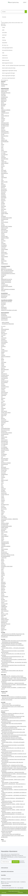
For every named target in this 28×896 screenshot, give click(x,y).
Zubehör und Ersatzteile (6, 286)
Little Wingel (4, 177)
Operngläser (4, 308)
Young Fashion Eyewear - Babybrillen (9, 519)
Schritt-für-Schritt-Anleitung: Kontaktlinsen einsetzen (14, 696)
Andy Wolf (3, 95)
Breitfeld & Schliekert (6, 463)
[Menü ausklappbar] (2, 2)
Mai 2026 (3, 639)
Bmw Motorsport (5, 369)
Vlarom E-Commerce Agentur (12, 892)
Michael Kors (4, 190)
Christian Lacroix (5, 375)
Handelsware (4, 315)
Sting (2, 242)
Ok (1, 348)
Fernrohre (3, 304)
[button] (20, 2)
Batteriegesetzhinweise (7, 63)
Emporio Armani (4, 131)
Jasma (2, 353)
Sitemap (4, 40)
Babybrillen (3, 98)
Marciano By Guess (5, 429)
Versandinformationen (7, 50)
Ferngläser (3, 303)
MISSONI (3, 193)
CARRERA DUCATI (5, 112)
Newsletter (4, 42)
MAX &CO (3, 184)
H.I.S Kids (3, 153)
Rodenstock (3, 229)
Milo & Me (3, 192)
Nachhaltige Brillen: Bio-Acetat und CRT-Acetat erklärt (14, 640)
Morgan (3, 588)
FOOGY (2, 567)
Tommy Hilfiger (4, 249)
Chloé (2, 117)
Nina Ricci (3, 200)
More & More (4, 394)
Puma (2, 223)
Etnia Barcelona (4, 135)
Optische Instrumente (6, 317)
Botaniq (3, 368)
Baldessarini (4, 100)
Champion (3, 343)
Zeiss (2, 612)
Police (2, 220)
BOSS (2, 108)
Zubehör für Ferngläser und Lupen (9, 310)
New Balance (4, 373)
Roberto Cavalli (4, 227)
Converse (3, 339)
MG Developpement (5, 556)
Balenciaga (3, 101)
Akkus (2, 287)
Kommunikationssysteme (7, 272)
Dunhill (2, 128)
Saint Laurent (4, 232)
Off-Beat (3, 203)
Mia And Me (4, 189)
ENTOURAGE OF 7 (5, 133)
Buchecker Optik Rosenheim (8, 78)
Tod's (2, 427)
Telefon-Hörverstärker (6, 282)
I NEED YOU (3, 161)
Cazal (2, 114)
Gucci (2, 148)
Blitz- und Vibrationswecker (7, 270)
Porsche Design (4, 222)
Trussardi (3, 335)
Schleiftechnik (4, 318)
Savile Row (3, 330)
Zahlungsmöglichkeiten (7, 47)
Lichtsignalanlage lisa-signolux (8, 273)
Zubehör (3, 85)
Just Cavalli (3, 170)
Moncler (3, 418)
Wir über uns (5, 45)
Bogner (2, 560)
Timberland (3, 246)
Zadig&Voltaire (4, 263)
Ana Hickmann (4, 382)
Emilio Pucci (4, 431)
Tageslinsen (3, 297)
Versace (3, 371)
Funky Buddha (4, 342)
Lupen (2, 305)
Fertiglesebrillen (4, 141)
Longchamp (3, 337)
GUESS (2, 572)
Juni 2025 (3, 702)
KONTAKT (4, 35)
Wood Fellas (4, 260)
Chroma (3, 120)
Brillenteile (3, 314)
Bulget (2, 359)
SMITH (2, 239)
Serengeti (3, 385)
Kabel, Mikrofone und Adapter (8, 289)
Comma (3, 389)
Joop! (2, 169)
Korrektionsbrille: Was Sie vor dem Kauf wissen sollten (14, 827)
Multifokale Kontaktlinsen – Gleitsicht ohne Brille (13, 683)
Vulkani (2, 259)
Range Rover (4, 340)
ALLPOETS (3, 94)
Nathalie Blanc (4, 376)
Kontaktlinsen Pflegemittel (8, 323)
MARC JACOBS (4, 181)
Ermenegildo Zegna (5, 428)
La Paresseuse (4, 350)
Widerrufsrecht (5, 60)
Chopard (3, 118)
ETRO (2, 137)
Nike (2, 336)
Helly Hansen (4, 411)
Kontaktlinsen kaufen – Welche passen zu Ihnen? (13, 822)
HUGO (2, 160)
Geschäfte (4, 32)
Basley (2, 102)
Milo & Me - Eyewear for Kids (7, 554)
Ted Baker (3, 243)
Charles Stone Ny (5, 115)
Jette (2, 167)
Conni (2, 121)
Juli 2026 (3, 632)
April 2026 (3, 669)
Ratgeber (3, 712)
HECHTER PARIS (4, 158)
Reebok (2, 383)
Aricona (3, 628)
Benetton (3, 105)
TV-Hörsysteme (4, 285)
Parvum (3, 204)
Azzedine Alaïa (4, 97)
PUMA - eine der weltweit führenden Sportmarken (13, 65)
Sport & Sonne (4, 319)
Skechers (3, 398)
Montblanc (3, 196)
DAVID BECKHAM (5, 123)
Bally (2, 417)
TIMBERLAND (4, 606)
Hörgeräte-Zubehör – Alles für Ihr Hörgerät (11, 812)
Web (2, 425)
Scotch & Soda (4, 236)
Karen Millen (4, 414)
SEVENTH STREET (5, 237)
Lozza (2, 180)
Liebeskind (3, 395)
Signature (3, 346)
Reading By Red (4, 381)
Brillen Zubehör (5, 322)
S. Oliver (3, 401)
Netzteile (3, 290)
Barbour (3, 332)
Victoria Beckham (5, 329)
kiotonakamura (4, 173)
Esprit (2, 360)
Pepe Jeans (3, 209)
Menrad (3, 187)
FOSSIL (2, 144)
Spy (2, 396)
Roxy (2, 406)
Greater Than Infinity (6, 412)
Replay (2, 424)
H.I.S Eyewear (4, 151)
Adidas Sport (4, 91)
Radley (2, 363)
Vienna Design (4, 253)
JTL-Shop (24, 892)
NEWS (3, 37)
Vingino (2, 255)
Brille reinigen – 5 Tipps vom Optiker (10, 782)
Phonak (2, 595)
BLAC (2, 107)
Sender (2, 276)
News (2, 839)
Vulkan (2, 258)
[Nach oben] (0, 895)
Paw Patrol (3, 206)
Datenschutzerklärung (6, 855)
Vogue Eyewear (4, 256)
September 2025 (5, 695)
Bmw (2, 402)
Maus (2, 183)
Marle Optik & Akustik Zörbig (8, 68)
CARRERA (3, 111)
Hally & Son (3, 415)
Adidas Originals (5, 89)
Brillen (2, 83)
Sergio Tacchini (4, 392)
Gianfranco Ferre (5, 386)
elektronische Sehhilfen (6, 301)
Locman (3, 379)
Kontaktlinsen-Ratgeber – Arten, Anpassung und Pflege (14, 678)
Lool (2, 179)
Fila (2, 143)
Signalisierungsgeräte (6, 280)
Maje (2, 580)
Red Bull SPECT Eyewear (6, 226)
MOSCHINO (3, 197)
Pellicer (2, 207)
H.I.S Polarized (4, 154)
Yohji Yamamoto (4, 611)
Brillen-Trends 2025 (6, 703)
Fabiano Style (4, 140)
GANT (2, 569)
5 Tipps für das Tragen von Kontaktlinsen (11, 705)
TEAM (3, 27)
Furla (2, 146)
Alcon (2, 616)
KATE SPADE (4, 171)
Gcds (2, 372)
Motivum (3, 199)
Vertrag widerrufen (6, 885)
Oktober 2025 (4, 691)
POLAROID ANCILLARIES (6, 217)
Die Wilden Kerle (5, 125)
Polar (2, 214)
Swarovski (3, 422)
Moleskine (3, 194)
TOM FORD (3, 608)
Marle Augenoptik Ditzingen (8, 73)
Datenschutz (5, 58)
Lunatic (2, 349)
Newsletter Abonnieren (22, 861)
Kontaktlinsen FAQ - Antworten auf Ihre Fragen (12, 676)
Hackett (2, 573)
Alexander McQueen (5, 92)
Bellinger (4, 693)
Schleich (3, 235)
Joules (2, 409)
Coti (2, 327)
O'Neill (2, 365)
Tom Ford (3, 248)
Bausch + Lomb (4, 613)
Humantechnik (4, 464)
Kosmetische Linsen (5, 294)
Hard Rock (3, 157)
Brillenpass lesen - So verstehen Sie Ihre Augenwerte (14, 677)
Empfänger (3, 275)
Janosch (3, 166)
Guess (2, 150)
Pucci (2, 358)
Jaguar (2, 164)
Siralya (2, 345)
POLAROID (3, 216)
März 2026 (3, 674)
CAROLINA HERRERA (5, 110)
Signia (2, 559)
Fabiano (3, 138)
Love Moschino (4, 378)
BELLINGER (3, 104)
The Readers (4, 245)
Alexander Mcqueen (5, 623)
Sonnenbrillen (4, 84)
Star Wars (3, 240)
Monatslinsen (4, 296)
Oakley (2, 202)
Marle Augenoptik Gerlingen (8, 75)
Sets (2, 277)
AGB (3, 52)
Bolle (2, 399)
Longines (3, 405)
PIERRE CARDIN (4, 213)
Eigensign (3, 130)
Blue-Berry (3, 404)
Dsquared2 (3, 419)
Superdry (3, 391)
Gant (2, 147)
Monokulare (4, 307)
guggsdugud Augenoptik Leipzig (9, 70)
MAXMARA (3, 186)
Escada (2, 134)
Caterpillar (3, 366)
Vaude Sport (4, 252)
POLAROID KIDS (4, 219)
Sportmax (3, 388)
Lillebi (2, 176)
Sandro (2, 233)
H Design (3, 355)
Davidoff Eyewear (5, 124)
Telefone (3, 283)
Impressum (4, 55)
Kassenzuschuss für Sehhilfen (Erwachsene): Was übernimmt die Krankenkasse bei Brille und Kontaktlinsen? (12, 635)
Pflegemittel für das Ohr (6, 279)
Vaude (2, 250)
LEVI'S (2, 174)
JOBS (3, 30)
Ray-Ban (3, 225)
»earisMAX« (3, 267)
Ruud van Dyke (4, 230)
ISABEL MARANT (4, 163)
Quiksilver (3, 408)
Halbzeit (3, 156)
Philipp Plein (4, 212)
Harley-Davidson (5, 421)
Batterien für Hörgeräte (6, 269)
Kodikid (2, 352)
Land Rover (3, 362)
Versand (21, 887)
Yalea (2, 262)
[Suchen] (26, 11)
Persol (2, 210)
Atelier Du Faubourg (5, 356)
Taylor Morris (4, 333)
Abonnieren (15, 861)
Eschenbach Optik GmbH (6, 566)
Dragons (3, 127)
